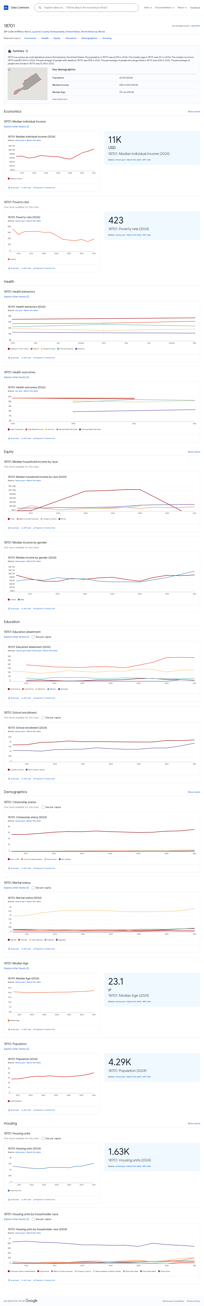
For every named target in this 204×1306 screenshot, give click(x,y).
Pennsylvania (57, 31)
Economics (30, 38)
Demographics (89, 38)
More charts (194, 111)
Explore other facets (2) (16, 126)
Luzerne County (40, 31)
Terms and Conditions (173, 1301)
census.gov (20, 140)
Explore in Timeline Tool (45, 188)
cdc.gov (18, 310)
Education (71, 38)
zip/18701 (195, 26)
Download (15, 188)
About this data (34, 140)
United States (72, 31)
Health (44, 38)
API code (27, 188)
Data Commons (20, 7)
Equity (57, 38)
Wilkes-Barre (24, 31)
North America (89, 31)
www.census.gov (59, 99)
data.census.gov (34, 650)
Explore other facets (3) (16, 887)
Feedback (195, 7)
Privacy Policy (193, 1301)
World (101, 31)
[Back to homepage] (6, 7)
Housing (106, 38)
